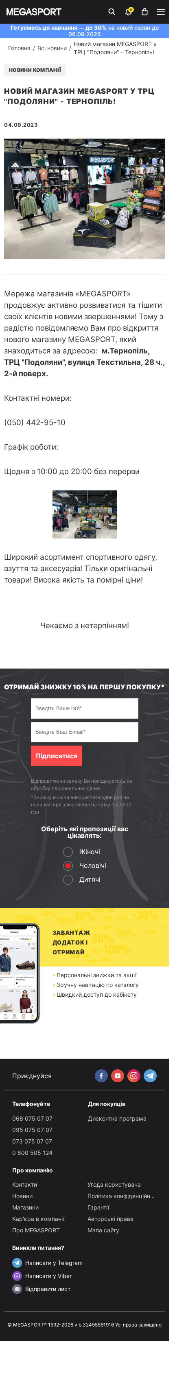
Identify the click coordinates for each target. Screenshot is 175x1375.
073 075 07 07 (32, 1141)
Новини (22, 1195)
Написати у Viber (48, 1275)
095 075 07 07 (32, 1129)
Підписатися (56, 756)
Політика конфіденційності (124, 1195)
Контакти (24, 1184)
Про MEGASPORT (36, 1230)
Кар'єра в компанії (38, 1218)
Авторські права (110, 1218)
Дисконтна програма (117, 1118)
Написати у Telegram (54, 1262)
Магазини (25, 1207)
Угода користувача (114, 1184)
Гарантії (98, 1207)
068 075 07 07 (32, 1118)
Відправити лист (47, 1288)
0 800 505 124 (32, 1152)
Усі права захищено (138, 1325)
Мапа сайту (103, 1230)
